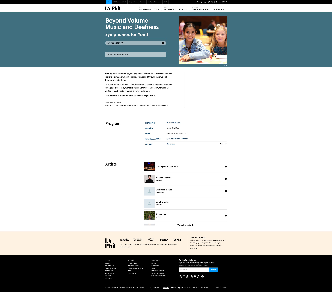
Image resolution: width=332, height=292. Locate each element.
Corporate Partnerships (158, 276)
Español (224, 287)
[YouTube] (195, 276)
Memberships (155, 265)
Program (166, 287)
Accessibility (109, 278)
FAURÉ (147, 134)
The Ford (142, 2)
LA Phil (108, 2)
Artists (173, 287)
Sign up (213, 269)
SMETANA (149, 144)
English (216, 287)
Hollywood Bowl (133, 2)
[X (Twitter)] (184, 276)
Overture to (173, 123)
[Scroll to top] (179, 287)
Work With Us (132, 273)
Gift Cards (108, 276)
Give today (193, 248)
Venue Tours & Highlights (135, 268)
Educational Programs (157, 270)
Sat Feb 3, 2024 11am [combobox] (115, 43)
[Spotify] (198, 276)
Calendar (108, 263)
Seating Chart (109, 270)
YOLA (165, 2)
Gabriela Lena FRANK (153, 139)
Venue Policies (109, 265)
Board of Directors (192, 287)
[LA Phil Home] (112, 8)
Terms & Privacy (204, 287)
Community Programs (157, 273)
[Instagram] (187, 276)
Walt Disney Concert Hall (120, 2)
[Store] (212, 2)
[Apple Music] (202, 276)
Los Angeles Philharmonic (154, 2)
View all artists (184, 225)
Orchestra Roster (133, 265)
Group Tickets (109, 273)
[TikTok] (191, 276)
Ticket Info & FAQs (110, 268)
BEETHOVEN (150, 123)
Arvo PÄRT (149, 128)
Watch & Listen (132, 263)
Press (129, 270)
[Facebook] (180, 276)
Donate (198, 1)
